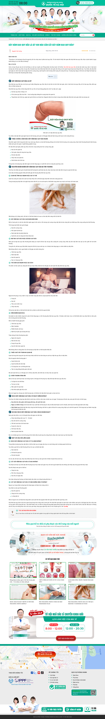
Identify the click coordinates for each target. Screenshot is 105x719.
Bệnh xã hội (76, 682)
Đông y (47, 35)
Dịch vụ (28, 35)
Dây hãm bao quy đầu (69, 67)
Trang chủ (14, 35)
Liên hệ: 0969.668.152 (86, 3)
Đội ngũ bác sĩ (54, 677)
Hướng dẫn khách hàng (69, 35)
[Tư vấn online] (52, 709)
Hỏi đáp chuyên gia (38, 35)
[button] (18, 637)
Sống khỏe (76, 687)
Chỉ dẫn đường (54, 682)
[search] (93, 35)
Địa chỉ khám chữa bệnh (79, 680)
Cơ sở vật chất (54, 680)
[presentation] (3, 20)
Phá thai (75, 684)
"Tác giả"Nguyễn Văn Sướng (27, 510)
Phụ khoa (75, 677)
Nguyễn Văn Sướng (17, 51)
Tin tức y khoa (55, 35)
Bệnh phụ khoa (44, 563)
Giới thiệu (22, 35)
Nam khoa (75, 675)
